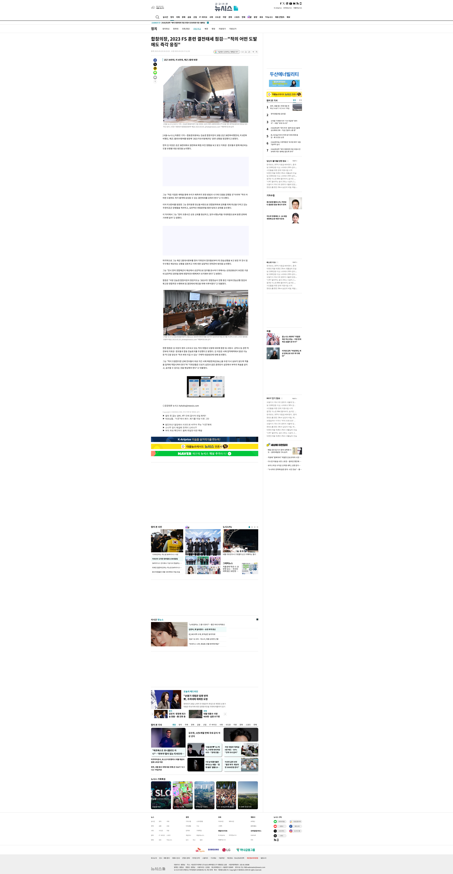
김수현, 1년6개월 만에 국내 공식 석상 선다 (204, 734)
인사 (187, 840)
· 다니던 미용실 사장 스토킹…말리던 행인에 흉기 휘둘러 (284, 461)
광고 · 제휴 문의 (164, 858)
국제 (178, 17)
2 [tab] (252, 527)
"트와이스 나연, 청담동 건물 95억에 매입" (204, 644)
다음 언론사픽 (297, 821)
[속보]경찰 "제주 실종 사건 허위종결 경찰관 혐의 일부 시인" (177, 22)
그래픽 (220, 826)
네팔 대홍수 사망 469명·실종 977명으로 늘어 (211, 716)
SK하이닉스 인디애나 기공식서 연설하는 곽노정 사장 (167, 563)
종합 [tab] (300, 100)
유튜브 (281, 826)
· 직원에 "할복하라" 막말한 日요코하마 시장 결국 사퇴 (284, 457)
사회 (211, 17)
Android (253, 835)
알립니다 (263, 858)
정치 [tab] (294, 100)
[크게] (256, 52)
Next (225, 714)
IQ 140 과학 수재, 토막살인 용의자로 (202, 634)
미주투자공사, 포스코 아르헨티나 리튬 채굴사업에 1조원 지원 (167, 760)
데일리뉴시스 (200, 835)
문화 (230, 17)
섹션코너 (188, 835)
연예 (243, 17)
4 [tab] (257, 527)
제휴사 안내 (176, 858)
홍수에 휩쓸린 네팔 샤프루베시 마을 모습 (166, 572)
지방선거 (232, 28)
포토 (261, 17)
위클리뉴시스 (298, 8)
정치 (172, 17)
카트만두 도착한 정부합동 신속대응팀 (165, 559)
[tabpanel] (240, 544)
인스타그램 (297, 831)
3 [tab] (255, 527)
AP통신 (253, 821)
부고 (194, 840)
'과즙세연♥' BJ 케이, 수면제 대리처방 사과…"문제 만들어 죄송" (213, 750)
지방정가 (222, 28)
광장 (255, 17)
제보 (288, 17)
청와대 (175, 28)
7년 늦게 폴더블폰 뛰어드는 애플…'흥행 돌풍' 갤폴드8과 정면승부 (213, 765)
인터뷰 (188, 830)
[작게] (253, 52)
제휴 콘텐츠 (279, 17)
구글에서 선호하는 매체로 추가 (227, 52)
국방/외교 (197, 28)
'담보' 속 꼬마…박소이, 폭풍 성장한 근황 (204, 639)
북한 (206, 28)
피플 (269, 331)
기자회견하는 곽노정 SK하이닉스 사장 (165, 554)
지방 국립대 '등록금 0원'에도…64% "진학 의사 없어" (232, 750)
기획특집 (199, 830)
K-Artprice (278, 8)
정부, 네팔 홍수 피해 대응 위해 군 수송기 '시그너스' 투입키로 (168, 768)
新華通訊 (253, 826)
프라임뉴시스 (287, 8)
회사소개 (154, 858)
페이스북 (297, 826)
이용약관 (221, 858)
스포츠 (237, 17)
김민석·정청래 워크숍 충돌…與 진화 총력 (177, 716)
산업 (195, 17)
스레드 (281, 836)
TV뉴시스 (269, 17)
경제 (183, 17)
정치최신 (166, 28)
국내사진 (220, 821)
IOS (252, 840)
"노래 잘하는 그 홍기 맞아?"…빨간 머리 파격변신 (207, 624)
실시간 (165, 17)
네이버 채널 (281, 821)
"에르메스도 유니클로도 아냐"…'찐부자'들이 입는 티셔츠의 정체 (167, 752)
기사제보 (213, 858)
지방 (224, 17)
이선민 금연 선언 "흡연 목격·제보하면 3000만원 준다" (232, 765)
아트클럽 (188, 826)
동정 (201, 840)
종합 (174, 724)
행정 (213, 28)
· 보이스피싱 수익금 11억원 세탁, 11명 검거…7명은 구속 (284, 465)
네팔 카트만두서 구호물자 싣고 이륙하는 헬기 (239, 554)
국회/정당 (186, 28)
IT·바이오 (203, 17)
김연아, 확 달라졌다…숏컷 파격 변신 (202, 629)
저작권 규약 (196, 858)
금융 (189, 17)
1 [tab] (249, 527)
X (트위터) (281, 831)
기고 (197, 826)
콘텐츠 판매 (186, 858)
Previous (152, 714)
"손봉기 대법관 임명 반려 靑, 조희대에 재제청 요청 (196, 697)
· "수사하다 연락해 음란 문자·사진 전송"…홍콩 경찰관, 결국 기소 (284, 469)
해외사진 (231, 821)
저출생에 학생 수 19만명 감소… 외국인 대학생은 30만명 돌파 (231, 570)
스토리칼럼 (199, 821)
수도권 (217, 17)
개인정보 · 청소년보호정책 (235, 858)
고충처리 (205, 858)
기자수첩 (271, 195)
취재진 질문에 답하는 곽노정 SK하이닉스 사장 (167, 567)
